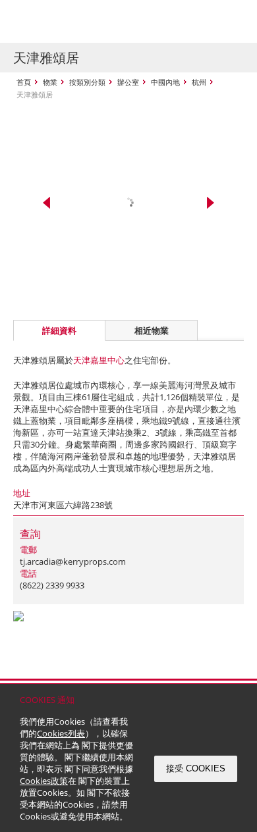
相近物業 (151, 330)
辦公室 (128, 82)
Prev (46, 203)
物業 (50, 82)
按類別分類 (87, 82)
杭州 (199, 82)
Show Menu (230, 22)
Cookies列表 (61, 733)
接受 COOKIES (195, 768)
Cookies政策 (44, 781)
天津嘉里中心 (99, 360)
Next (210, 203)
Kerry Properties (93, 21)
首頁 (23, 82)
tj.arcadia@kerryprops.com (73, 561)
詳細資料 (59, 330)
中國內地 (165, 82)
